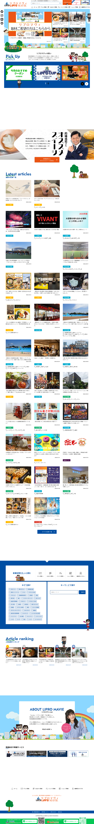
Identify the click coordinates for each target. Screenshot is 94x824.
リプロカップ (39, 526)
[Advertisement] (47, 108)
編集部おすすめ (85, 7)
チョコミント (25, 613)
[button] (86, 84)
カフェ (78, 399)
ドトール (73, 399)
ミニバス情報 (64, 7)
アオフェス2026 (68, 269)
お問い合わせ (53, 812)
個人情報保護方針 (36, 812)
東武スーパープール (77, 332)
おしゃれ (67, 399)
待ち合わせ (67, 238)
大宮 (79, 238)
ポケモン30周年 (20, 607)
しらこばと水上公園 (36, 613)
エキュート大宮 (24, 493)
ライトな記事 (44, 238)
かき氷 (43, 207)
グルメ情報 (44, 7)
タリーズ (38, 207)
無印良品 (67, 493)
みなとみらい (27, 610)
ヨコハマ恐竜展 (35, 607)
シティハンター (39, 616)
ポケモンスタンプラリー (16, 610)
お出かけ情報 (53, 7)
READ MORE (46, 729)
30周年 (19, 604)
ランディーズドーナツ (41, 462)
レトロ (9, 430)
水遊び (76, 334)
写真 (24, 619)
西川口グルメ (10, 300)
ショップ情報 (74, 7)
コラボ (9, 462)
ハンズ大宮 (44, 430)
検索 (82, 592)
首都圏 (12, 607)
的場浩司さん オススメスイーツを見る (47, 160)
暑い (19, 598)
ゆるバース (13, 589)
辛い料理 (16, 493)
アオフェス (67, 300)
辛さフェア (10, 493)
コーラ (14, 430)
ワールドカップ (38, 619)
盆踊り (76, 430)
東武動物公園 (68, 332)
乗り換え (76, 366)
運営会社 (60, 812)
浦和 (50, 238)
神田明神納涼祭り (68, 430)
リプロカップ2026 (47, 524)
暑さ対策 (74, 238)
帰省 (42, 366)
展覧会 (34, 610)
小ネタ (19, 430)
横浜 (28, 607)
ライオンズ (76, 269)
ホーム (35, 7)
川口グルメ (18, 300)
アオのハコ (38, 524)
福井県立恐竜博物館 (15, 613)
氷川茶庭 (21, 616)
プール (81, 334)
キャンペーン (29, 616)
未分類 (38, 235)
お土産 (46, 366)
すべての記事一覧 (47, 532)
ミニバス (55, 524)
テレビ (37, 238)
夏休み (86, 334)
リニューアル (67, 335)
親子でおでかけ (35, 604)
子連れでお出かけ (68, 334)
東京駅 (37, 366)
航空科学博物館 (39, 493)
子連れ (74, 335)
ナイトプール (13, 616)
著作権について (45, 812)
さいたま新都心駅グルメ (13, 332)
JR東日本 (26, 604)
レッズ (30, 619)
